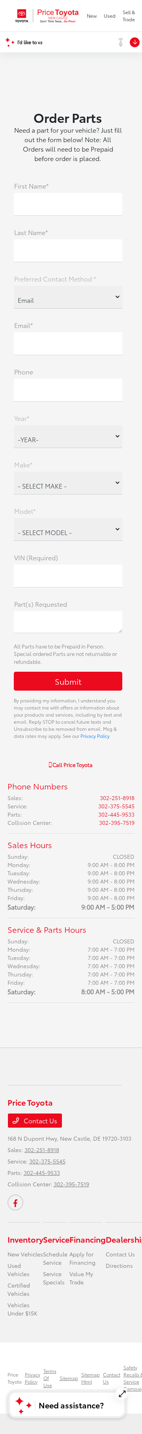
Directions (119, 1265)
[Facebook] (15, 1202)
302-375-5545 (116, 806)
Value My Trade (81, 1278)
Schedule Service (55, 1258)
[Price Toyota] (47, 16)
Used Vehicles (18, 1270)
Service (56, 1239)
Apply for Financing (82, 1258)
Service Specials (54, 1278)
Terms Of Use (49, 1377)
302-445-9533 (116, 814)
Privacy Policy (95, 735)
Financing (87, 1239)
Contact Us (39, 1120)
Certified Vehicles (18, 1289)
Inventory (25, 1239)
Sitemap (69, 1378)
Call (72, 764)
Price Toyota (14, 1378)
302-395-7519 (117, 822)
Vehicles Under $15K (22, 1309)
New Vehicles (25, 1254)
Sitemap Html (90, 1378)
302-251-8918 (117, 798)
